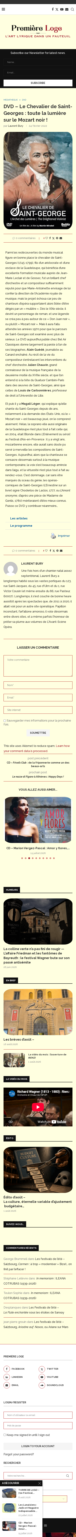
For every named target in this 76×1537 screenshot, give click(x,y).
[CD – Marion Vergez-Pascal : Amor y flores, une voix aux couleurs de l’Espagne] (38, 820)
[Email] (66, 9)
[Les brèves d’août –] (38, 1012)
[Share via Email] (61, 238)
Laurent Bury (15, 125)
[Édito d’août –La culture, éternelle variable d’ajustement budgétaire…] (38, 1170)
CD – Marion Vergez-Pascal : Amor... (27, 1525)
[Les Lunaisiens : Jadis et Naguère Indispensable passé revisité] (9, 1508)
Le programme (21, 525)
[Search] (72, 9)
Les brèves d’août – (19, 1039)
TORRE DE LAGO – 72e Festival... (28, 1491)
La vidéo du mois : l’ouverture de (47, 1056)
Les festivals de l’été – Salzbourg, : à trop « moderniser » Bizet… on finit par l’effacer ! (38, 1264)
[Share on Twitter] (53, 238)
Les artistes (19, 518)
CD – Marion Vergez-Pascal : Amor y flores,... (38, 848)
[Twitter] (57, 9)
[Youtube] (61, 9)
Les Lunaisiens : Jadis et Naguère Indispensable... (28, 1507)
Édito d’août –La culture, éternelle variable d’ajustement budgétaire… (38, 1201)
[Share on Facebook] (50, 238)
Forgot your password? (19, 1454)
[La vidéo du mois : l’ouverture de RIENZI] (14, 1060)
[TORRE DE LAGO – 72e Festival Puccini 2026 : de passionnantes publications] (9, 1493)
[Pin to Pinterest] (57, 238)
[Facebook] (53, 9)
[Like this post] (46, 238)
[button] (38, 518)
